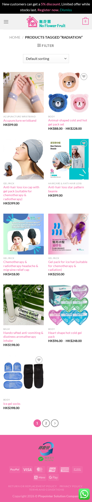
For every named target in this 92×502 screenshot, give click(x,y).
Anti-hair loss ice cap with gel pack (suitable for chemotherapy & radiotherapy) (21, 193)
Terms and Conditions (46, 489)
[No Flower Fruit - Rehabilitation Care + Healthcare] (46, 21)
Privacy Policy (71, 486)
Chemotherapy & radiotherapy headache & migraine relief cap (20, 266)
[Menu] (6, 21)
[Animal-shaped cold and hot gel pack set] (68, 92)
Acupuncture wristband (19, 120)
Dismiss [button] (66, 10)
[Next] (55, 423)
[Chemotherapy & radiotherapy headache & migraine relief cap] (23, 234)
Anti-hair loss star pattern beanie (66, 189)
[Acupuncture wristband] (23, 92)
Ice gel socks (11, 404)
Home (14, 37)
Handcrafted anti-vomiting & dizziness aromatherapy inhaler (23, 336)
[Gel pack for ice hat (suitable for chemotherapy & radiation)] (68, 234)
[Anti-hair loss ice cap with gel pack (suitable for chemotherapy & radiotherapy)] (23, 159)
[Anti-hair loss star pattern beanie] (68, 159)
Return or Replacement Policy (32, 486)
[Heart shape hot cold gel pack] (68, 305)
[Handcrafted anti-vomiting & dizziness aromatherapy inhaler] (23, 305)
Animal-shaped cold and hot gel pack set (67, 122)
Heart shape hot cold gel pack (65, 335)
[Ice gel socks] (23, 375)
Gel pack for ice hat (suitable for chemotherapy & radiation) (67, 266)
